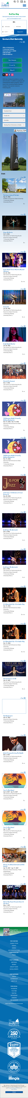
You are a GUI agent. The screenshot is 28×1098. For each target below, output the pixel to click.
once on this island (8, 790)
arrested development (9, 381)
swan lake (6, 307)
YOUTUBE (14, 991)
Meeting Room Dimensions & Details (12, 125)
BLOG (14, 955)
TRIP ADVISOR (14, 1000)
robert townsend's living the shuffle (13, 753)
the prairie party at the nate (11, 195)
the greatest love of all (9, 679)
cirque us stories (8, 232)
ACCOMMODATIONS (14, 950)
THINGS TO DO (14, 943)
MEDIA (14, 976)
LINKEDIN (14, 998)
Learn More (14, 1089)
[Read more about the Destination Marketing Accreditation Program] (14, 1073)
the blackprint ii (8, 716)
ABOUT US (14, 981)
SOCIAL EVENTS (14, 969)
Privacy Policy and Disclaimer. (15, 1088)
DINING (14, 948)
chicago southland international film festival (13, 865)
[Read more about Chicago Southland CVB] (14, 1026)
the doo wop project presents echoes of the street (13, 902)
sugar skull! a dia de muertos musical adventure (13, 270)
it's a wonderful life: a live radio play (14, 604)
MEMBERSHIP (14, 979)
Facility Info (6, 115)
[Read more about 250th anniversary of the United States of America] (14, 1039)
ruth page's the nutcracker (10, 530)
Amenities (6, 120)
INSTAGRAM (14, 995)
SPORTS (14, 964)
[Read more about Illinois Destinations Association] (14, 1058)
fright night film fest (9, 344)
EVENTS (14, 945)
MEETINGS (14, 962)
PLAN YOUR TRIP (14, 952)
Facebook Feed (7, 111)
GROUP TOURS (14, 967)
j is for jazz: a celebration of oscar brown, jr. (13, 493)
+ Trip (21, 42)
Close (14, 1092)
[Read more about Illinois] (14, 1081)
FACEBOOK (14, 988)
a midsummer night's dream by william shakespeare (12, 419)
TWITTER (14, 993)
